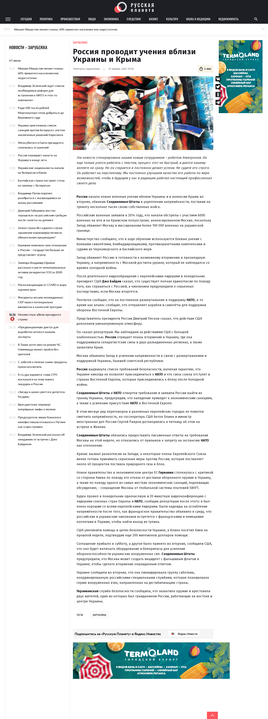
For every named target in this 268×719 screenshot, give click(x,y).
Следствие (134, 19)
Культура (172, 19)
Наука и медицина (198, 19)
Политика (46, 19)
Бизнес (153, 19)
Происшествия (70, 19)
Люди (92, 19)
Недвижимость (228, 19)
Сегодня (26, 19)
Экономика (111, 19)
